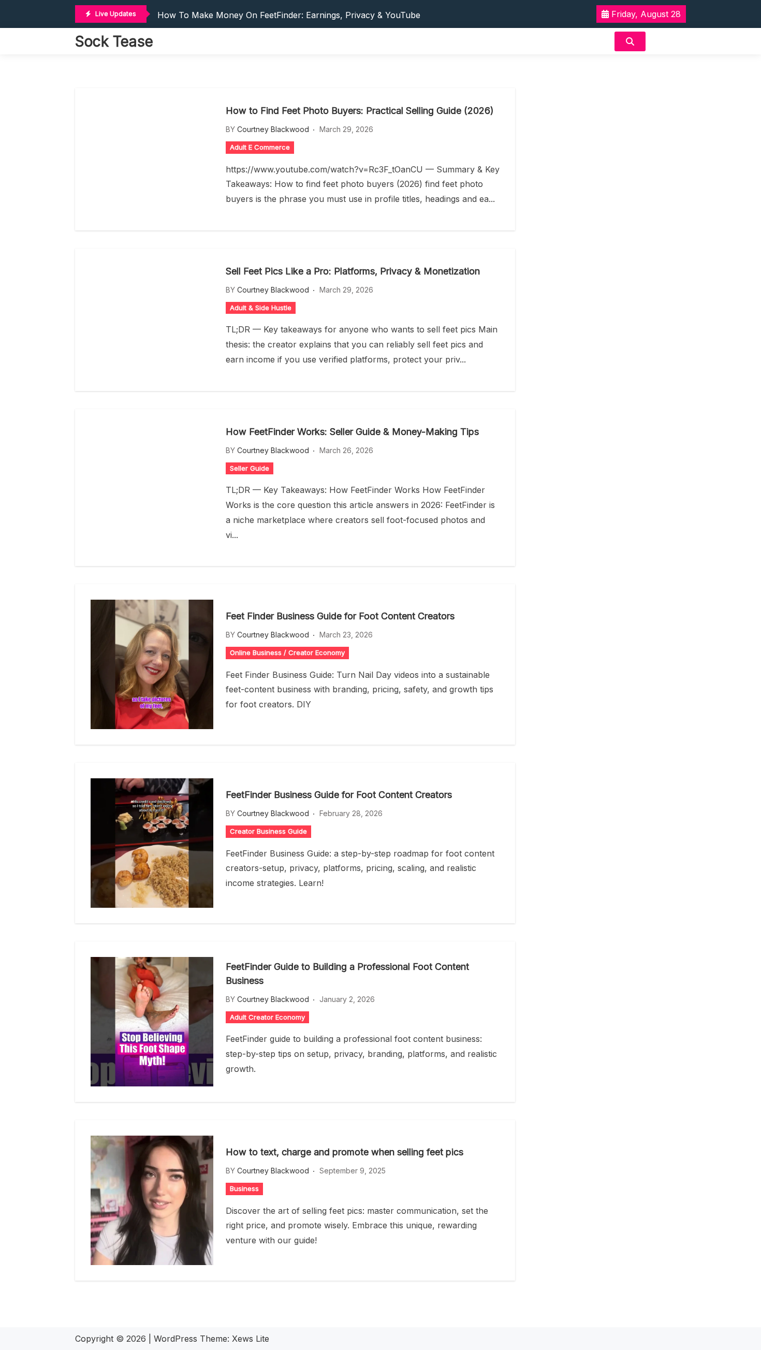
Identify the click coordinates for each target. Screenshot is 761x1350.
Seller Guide (249, 468)
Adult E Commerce (260, 147)
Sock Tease (114, 41)
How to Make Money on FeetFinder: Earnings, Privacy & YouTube (288, 15)
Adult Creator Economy (267, 1017)
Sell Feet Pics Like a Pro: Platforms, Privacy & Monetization (353, 271)
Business (244, 1188)
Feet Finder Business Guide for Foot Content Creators (340, 616)
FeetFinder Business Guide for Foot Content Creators (339, 794)
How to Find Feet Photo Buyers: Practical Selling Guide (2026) (360, 110)
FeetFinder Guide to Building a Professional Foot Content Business (347, 973)
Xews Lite (250, 1338)
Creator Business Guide (268, 831)
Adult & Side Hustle (260, 307)
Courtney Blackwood (273, 129)
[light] (668, 41)
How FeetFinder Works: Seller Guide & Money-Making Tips (352, 431)
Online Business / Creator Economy (287, 652)
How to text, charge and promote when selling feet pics (344, 1151)
